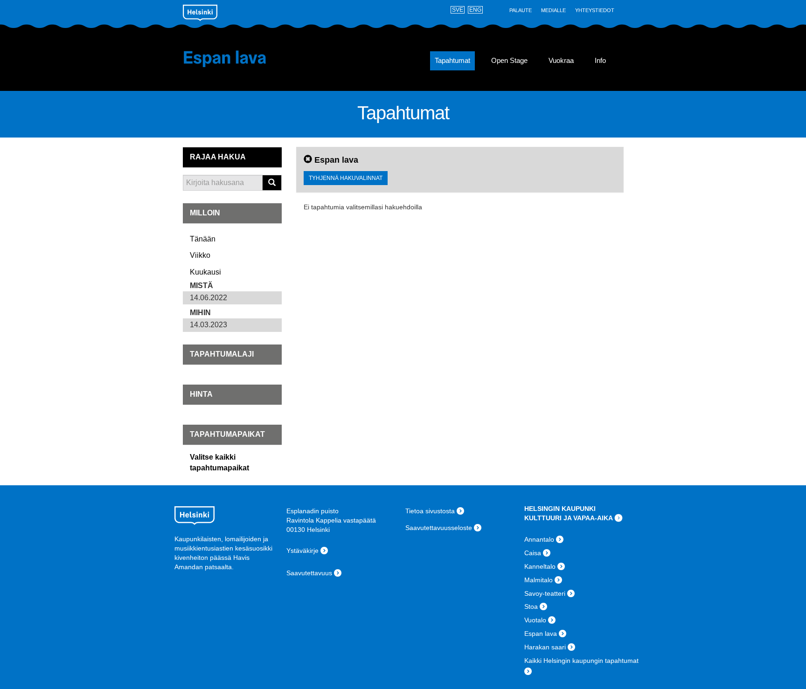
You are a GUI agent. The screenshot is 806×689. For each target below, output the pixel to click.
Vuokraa (561, 60)
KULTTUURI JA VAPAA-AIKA (568, 518)
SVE (457, 10)
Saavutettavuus (309, 573)
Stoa (531, 606)
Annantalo (539, 539)
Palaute (520, 10)
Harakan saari (545, 647)
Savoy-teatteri (544, 593)
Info (600, 60)
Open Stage (509, 60)
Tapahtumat (452, 60)
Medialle (553, 10)
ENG (475, 10)
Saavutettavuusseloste (438, 527)
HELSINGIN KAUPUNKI (560, 508)
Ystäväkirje (302, 550)
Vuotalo (535, 620)
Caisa (532, 553)
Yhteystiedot (594, 10)
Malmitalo (538, 580)
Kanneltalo (540, 566)
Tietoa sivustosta (430, 511)
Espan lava (238, 58)
